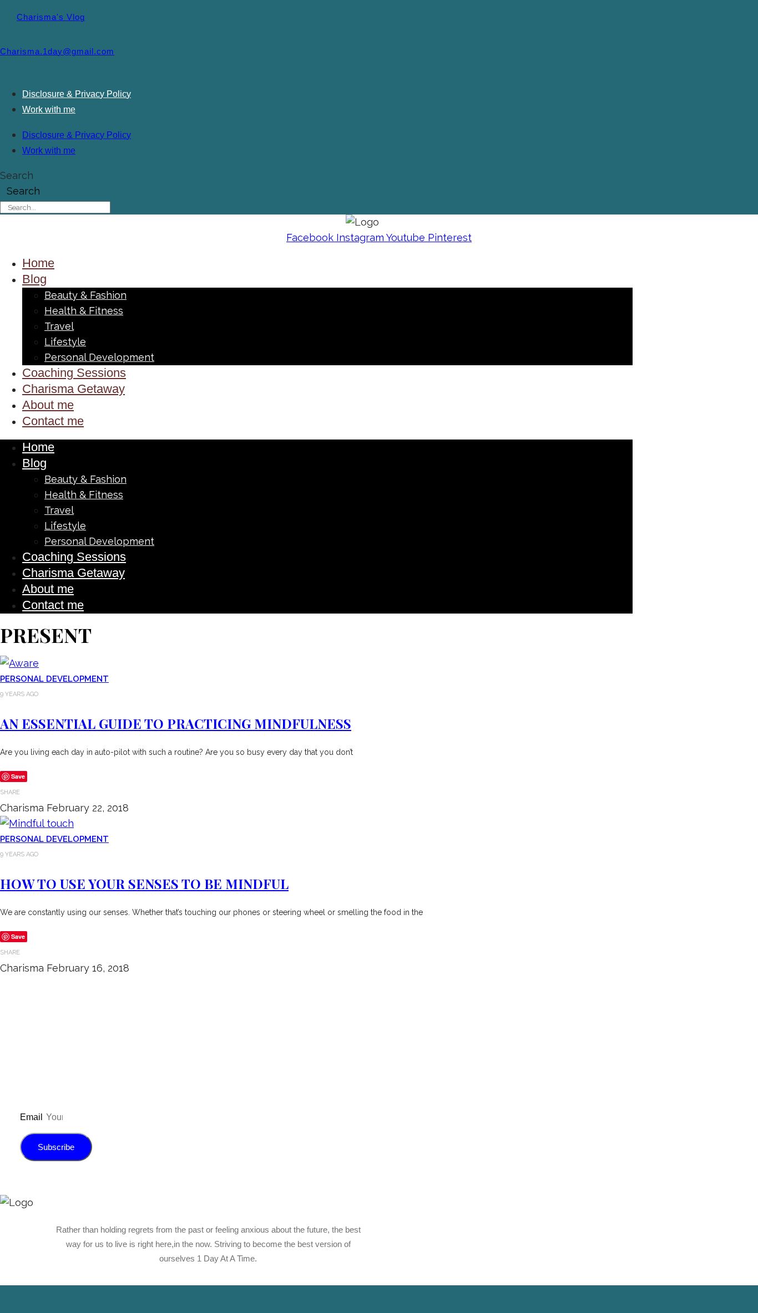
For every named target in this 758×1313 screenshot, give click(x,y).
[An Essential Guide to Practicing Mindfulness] (19, 663)
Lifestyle (65, 342)
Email (32, 1117)
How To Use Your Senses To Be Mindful (144, 883)
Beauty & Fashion (85, 295)
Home (38, 263)
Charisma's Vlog (51, 17)
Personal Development (99, 357)
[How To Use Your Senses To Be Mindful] (37, 823)
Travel (59, 326)
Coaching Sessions (74, 373)
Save (18, 776)
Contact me (53, 421)
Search (16, 175)
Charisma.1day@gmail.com (57, 51)
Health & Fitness (83, 310)
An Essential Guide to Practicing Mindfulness (175, 723)
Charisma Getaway (73, 389)
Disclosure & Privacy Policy (76, 94)
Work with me (48, 109)
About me (48, 405)
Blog (34, 279)
